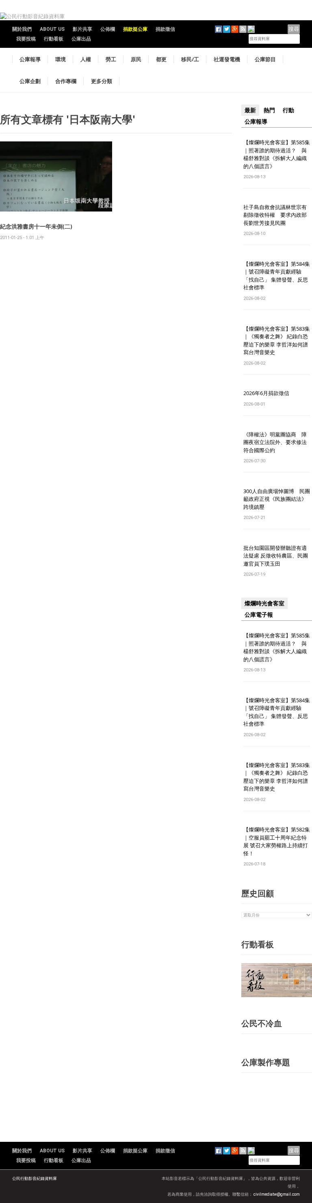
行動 (288, 110)
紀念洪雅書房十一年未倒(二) (36, 226)
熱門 (269, 110)
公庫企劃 (30, 81)
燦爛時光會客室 (264, 603)
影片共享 (82, 29)
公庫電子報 (259, 614)
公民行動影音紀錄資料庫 (34, 1178)
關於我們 (22, 29)
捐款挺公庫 (135, 29)
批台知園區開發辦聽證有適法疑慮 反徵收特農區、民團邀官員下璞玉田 (275, 555)
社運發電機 (227, 59)
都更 (161, 59)
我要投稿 (26, 39)
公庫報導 (30, 59)
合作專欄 (65, 81)
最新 (250, 110)
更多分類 (101, 81)
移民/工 (190, 59)
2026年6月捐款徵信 (266, 393)
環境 (60, 59)
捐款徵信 (165, 29)
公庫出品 (81, 39)
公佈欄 (107, 29)
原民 (136, 59)
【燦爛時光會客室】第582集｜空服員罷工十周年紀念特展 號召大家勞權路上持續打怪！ (276, 841)
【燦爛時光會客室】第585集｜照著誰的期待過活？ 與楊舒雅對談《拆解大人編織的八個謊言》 (276, 154)
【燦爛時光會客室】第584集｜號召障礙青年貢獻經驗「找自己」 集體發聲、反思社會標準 (276, 275)
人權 (85, 59)
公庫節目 (265, 59)
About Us (52, 29)
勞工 (111, 59)
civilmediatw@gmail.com (277, 1194)
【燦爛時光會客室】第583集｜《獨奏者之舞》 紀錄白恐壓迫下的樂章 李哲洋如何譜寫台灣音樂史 (276, 340)
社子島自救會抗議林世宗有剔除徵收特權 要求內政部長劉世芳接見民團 (275, 214)
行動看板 (53, 39)
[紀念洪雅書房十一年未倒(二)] (56, 176)
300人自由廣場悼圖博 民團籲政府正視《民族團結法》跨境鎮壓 (276, 499)
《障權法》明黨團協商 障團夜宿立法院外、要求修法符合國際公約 (275, 442)
